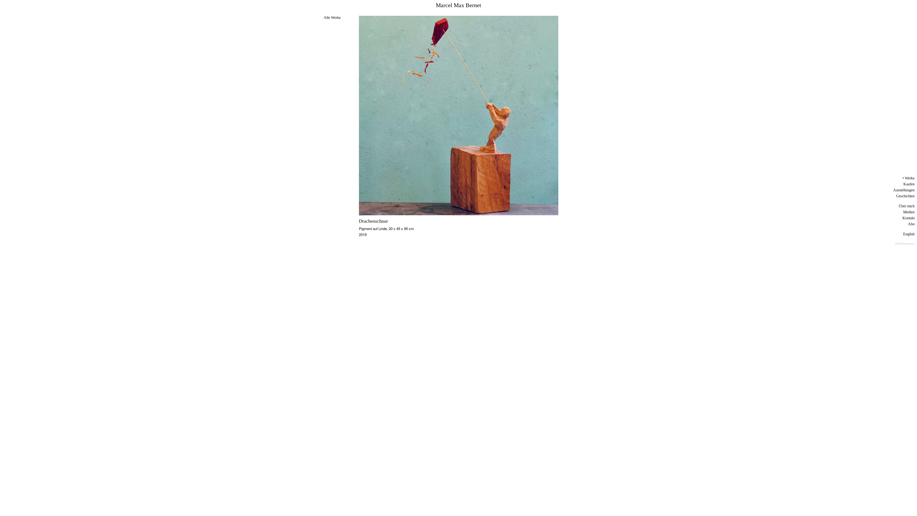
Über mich (907, 206)
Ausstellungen (904, 190)
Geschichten (905, 196)
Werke (910, 178)
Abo (911, 224)
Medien (909, 212)
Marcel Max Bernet (458, 5)
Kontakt (908, 218)
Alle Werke (332, 18)
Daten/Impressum (905, 243)
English (909, 234)
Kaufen (909, 184)
